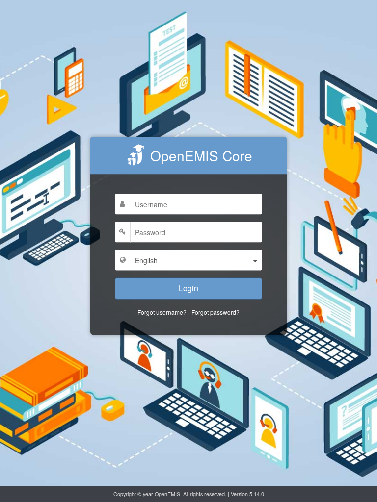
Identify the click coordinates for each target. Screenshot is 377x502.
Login (188, 288)
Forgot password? (215, 312)
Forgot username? (162, 312)
